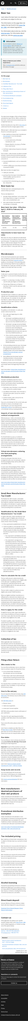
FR (11, 3)
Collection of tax (7, 86)
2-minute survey (10, 65)
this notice (22, 125)
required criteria (18, 260)
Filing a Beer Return (8, 89)
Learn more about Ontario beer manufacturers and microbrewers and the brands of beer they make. (13, 483)
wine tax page (5, 33)
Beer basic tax (6, 79)
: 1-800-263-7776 (9, 932)
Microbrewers (6, 81)
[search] (15, 3)
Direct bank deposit (8, 103)
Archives (3, 1001)
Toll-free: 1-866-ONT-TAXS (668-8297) (10, 931)
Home (2, 9)
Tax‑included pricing (8, 98)
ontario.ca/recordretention (10, 779)
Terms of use (4, 1011)
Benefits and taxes (11, 9)
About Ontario (4, 995)
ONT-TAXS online (7, 700)
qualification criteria (6, 407)
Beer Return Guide (8, 729)
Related (5, 108)
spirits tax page (18, 35)
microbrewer (7, 136)
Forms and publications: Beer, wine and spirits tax (14, 948)
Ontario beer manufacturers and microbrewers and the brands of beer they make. (13, 371)
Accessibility (4, 998)
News (2, 1005)
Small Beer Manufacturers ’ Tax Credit (12, 84)
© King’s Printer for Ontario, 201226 (10, 1015)
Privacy (3, 1008)
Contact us (5, 106)
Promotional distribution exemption (12, 95)
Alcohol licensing (7, 100)
